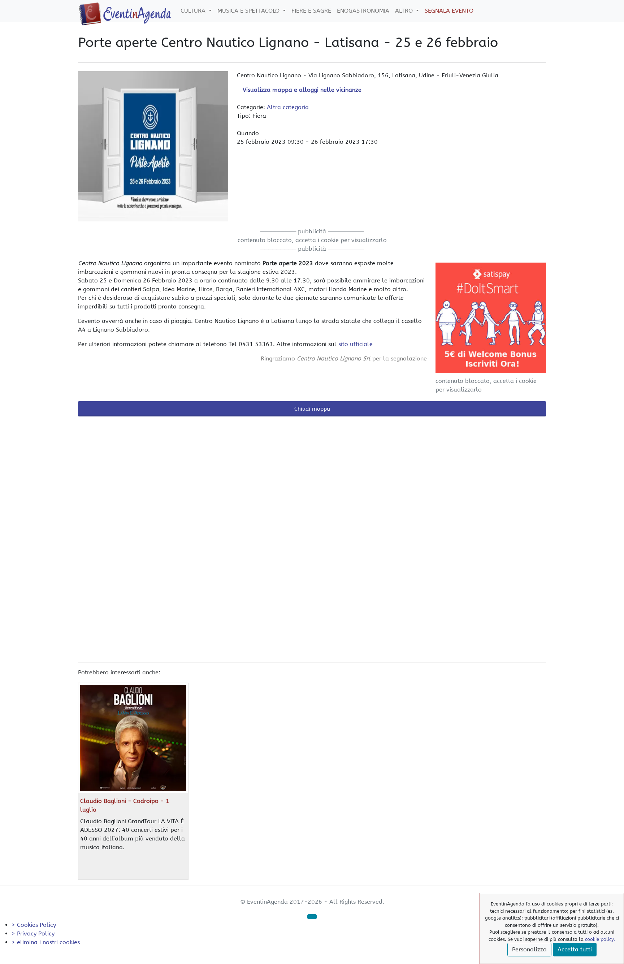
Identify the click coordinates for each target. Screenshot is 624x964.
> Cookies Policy (34, 924)
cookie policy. (600, 939)
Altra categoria (288, 107)
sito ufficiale (355, 344)
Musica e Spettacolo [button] (249, 10)
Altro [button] (405, 10)
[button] (312, 916)
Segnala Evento (449, 10)
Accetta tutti (575, 949)
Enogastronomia (363, 10)
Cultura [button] (194, 10)
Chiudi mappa (312, 409)
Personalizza (529, 949)
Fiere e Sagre (311, 10)
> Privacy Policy (33, 933)
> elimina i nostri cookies (46, 942)
